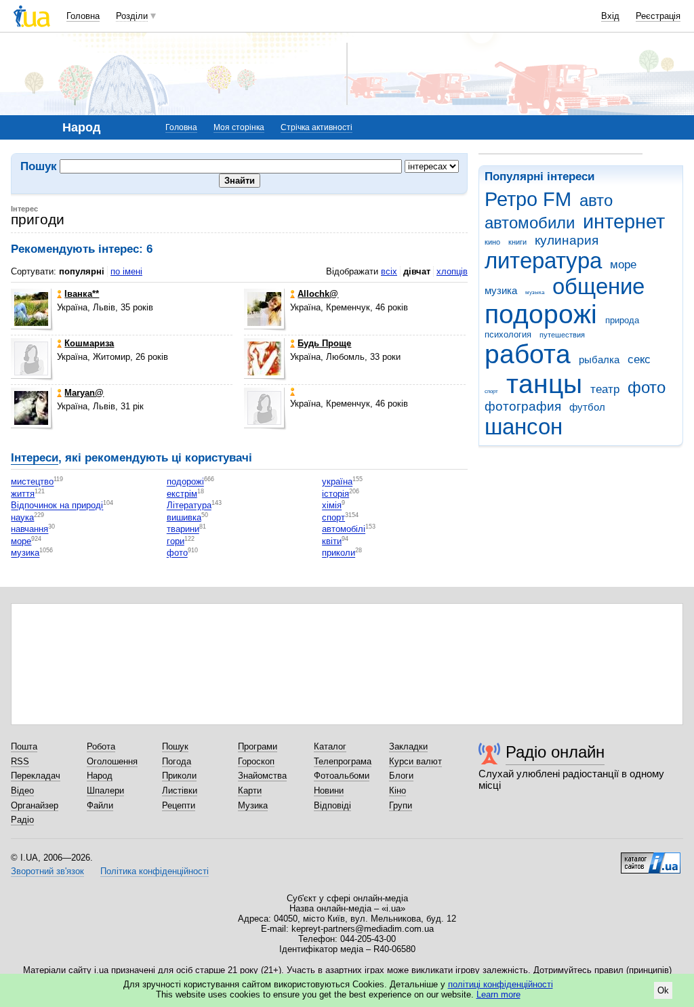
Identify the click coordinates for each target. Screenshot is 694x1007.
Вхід (610, 16)
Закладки (408, 746)
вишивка (184, 517)
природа (622, 320)
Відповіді (332, 805)
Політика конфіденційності (154, 871)
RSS (20, 761)
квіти (332, 541)
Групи (400, 805)
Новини (329, 790)
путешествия (562, 335)
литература (543, 260)
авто (596, 200)
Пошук (175, 746)
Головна (83, 16)
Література (189, 506)
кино (492, 242)
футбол (587, 407)
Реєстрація (658, 16)
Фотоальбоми (341, 775)
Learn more (498, 994)
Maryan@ (84, 393)
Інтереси (34, 457)
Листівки (179, 790)
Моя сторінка (238, 127)
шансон (524, 426)
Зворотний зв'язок (47, 871)
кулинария (566, 240)
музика (501, 290)
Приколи (179, 775)
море (623, 264)
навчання (29, 530)
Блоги (401, 775)
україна (337, 482)
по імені (126, 271)
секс (639, 359)
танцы (544, 383)
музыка (534, 292)
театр (604, 389)
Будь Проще (324, 343)
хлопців (452, 271)
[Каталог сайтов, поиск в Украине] (650, 857)
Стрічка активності (316, 127)
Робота (101, 746)
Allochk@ (318, 294)
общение (598, 286)
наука (22, 517)
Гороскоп (256, 761)
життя (23, 494)
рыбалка (599, 359)
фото (647, 387)
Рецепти (178, 805)
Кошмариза (89, 343)
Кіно (397, 790)
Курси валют (415, 761)
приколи (338, 553)
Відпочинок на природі (57, 506)
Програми (257, 746)
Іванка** (81, 294)
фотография (523, 406)
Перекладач (35, 775)
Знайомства (262, 775)
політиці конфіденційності (500, 984)
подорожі (541, 314)
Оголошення (112, 761)
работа (528, 354)
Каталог (330, 746)
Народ (100, 775)
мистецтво (32, 482)
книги (517, 242)
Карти (250, 790)
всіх (389, 271)
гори (175, 541)
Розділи (132, 16)
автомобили (530, 223)
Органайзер (34, 805)
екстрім (182, 494)
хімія (332, 506)
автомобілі (343, 530)
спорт (491, 391)
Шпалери (105, 790)
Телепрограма (342, 761)
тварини (183, 530)
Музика (253, 805)
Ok (663, 990)
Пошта (24, 746)
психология (508, 334)
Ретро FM (528, 199)
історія (335, 494)
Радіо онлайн (555, 752)
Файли (100, 805)
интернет (624, 221)
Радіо (22, 820)
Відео (22, 790)
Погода (176, 761)
